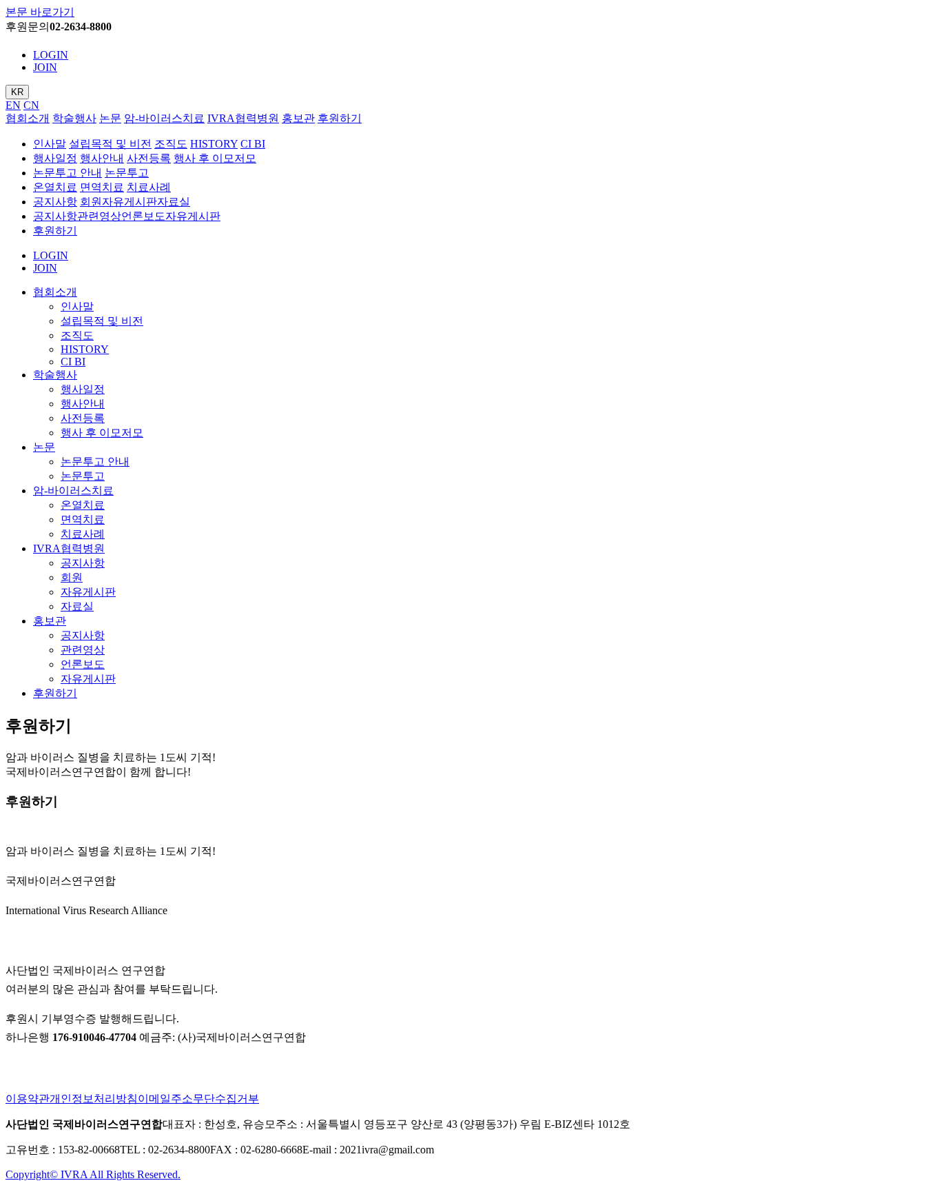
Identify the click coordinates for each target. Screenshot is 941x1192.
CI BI (252, 144)
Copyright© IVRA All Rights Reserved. (93, 1174)
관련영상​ (99, 216)
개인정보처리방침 (94, 1098)
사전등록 (149, 158)
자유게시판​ (129, 202)
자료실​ (173, 202)
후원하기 (340, 118)
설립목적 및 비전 (110, 144)
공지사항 (55, 202)
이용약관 (28, 1098)
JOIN (45, 67)
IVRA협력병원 (243, 118)
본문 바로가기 (40, 12)
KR (17, 92)
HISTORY (214, 144)
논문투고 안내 (67, 173)
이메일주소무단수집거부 (198, 1098)
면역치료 (102, 187)
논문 (110, 118)
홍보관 (298, 118)
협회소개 (28, 118)
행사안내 (102, 158)
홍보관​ (49, 621)
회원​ (91, 202)
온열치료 (55, 187)
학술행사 (74, 118)
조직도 (170, 144)
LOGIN (50, 55)
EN (13, 105)
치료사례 (149, 187)
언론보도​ (143, 216)
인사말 (49, 144)
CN (31, 105)
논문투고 (127, 173)
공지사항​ (55, 216)
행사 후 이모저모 (215, 158)
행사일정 (55, 158)
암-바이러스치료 (164, 118)
